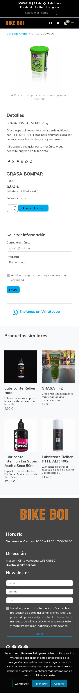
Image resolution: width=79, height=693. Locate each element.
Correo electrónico (18, 242)
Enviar (13, 290)
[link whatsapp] (26, 647)
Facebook (26, 7)
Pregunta (13, 256)
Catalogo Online (17, 33)
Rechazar (41, 684)
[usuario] (58, 23)
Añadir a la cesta (33, 208)
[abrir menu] (72, 23)
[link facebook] (8, 647)
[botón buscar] (50, 23)
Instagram (52, 7)
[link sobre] (39, 517)
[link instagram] (14, 647)
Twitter (39, 7)
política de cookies (44, 675)
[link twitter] (20, 647)
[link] (15, 23)
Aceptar (59, 684)
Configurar (21, 684)
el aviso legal (41, 275)
